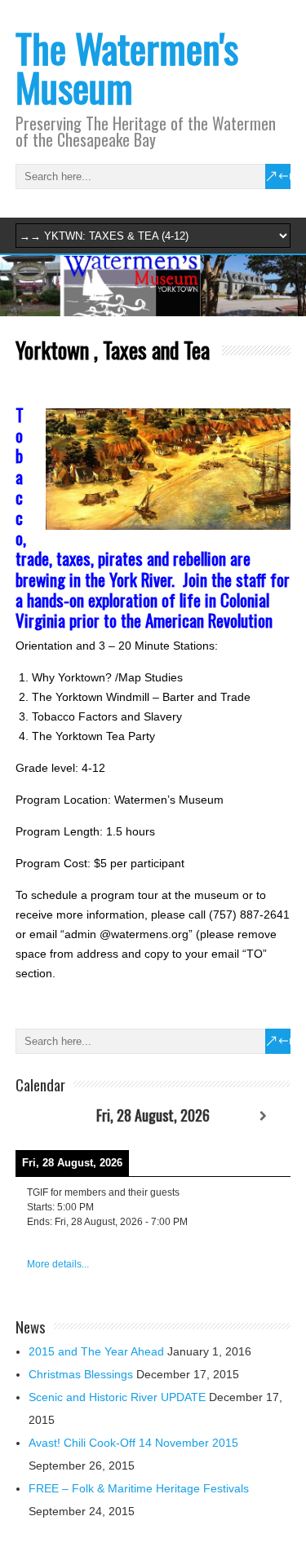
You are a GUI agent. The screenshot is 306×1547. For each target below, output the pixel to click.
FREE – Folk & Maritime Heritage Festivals (139, 1488)
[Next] (263, 1116)
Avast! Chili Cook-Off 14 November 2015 (133, 1442)
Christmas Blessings (81, 1374)
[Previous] (43, 1116)
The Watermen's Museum (127, 67)
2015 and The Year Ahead (96, 1351)
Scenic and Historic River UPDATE (117, 1397)
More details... (58, 1263)
